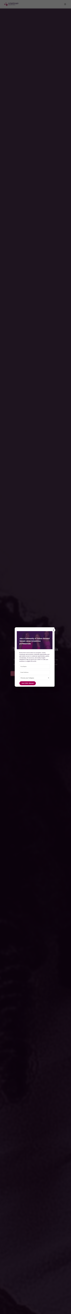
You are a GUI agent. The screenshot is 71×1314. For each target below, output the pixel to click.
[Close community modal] (53, 630)
